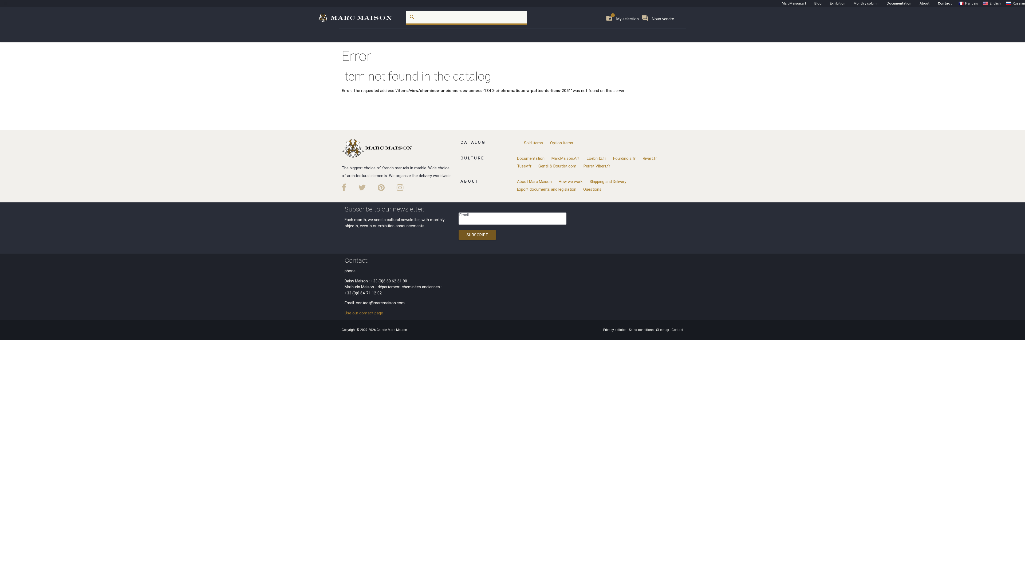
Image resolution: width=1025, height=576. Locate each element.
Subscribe (477, 234)
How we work (570, 181)
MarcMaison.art (794, 3)
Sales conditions (642, 330)
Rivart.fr (650, 158)
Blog (818, 3)
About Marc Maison (534, 181)
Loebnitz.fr (596, 158)
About (924, 3)
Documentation (899, 3)
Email (464, 214)
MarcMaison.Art (565, 158)
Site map (663, 330)
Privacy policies (615, 330)
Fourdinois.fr (624, 158)
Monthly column (866, 3)
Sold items (533, 142)
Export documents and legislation (546, 189)
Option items (561, 142)
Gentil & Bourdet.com (557, 166)
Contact (945, 3)
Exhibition (837, 3)
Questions (592, 189)
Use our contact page (364, 312)
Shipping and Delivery (608, 181)
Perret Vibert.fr (597, 166)
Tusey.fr (524, 166)
